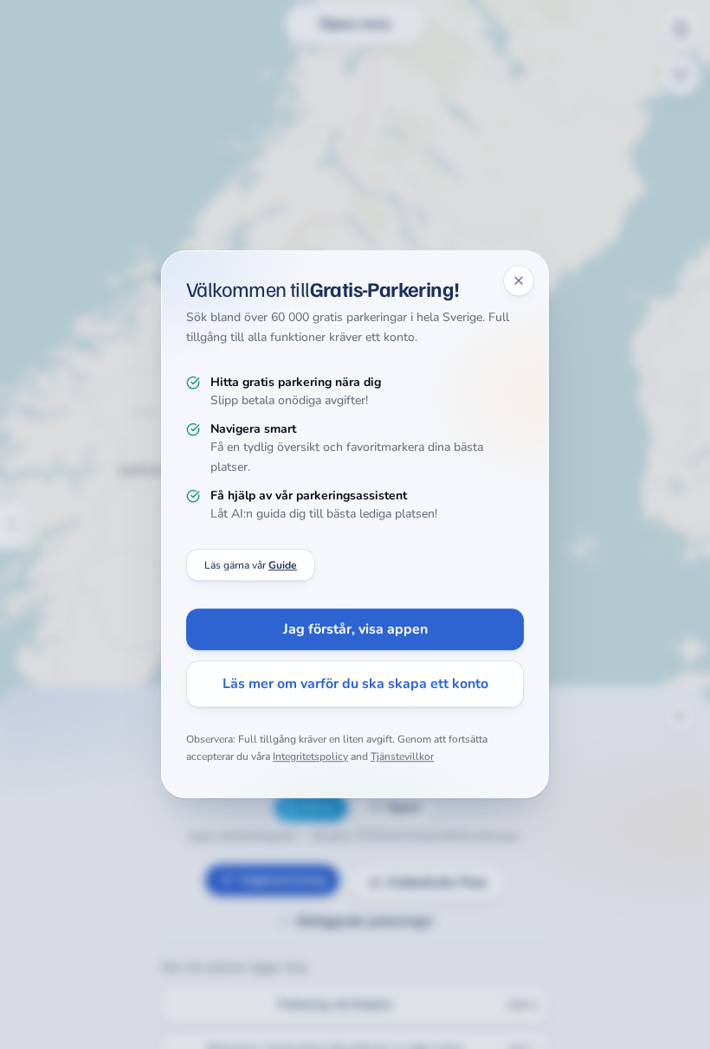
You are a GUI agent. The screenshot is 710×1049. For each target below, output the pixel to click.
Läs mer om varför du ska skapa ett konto (355, 684)
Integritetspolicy (310, 756)
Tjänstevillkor (402, 756)
